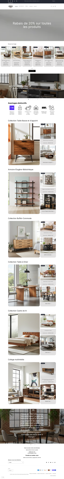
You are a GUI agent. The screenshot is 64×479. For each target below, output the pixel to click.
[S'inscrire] (23, 462)
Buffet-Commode (47, 254)
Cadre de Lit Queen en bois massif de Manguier (27, 61)
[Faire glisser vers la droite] (34, 68)
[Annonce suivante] (41, 1)
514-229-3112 (10, 2)
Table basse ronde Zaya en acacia (6, 61)
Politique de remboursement (41, 473)
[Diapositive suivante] (35, 99)
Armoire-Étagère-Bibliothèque (47, 211)
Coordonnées (54, 473)
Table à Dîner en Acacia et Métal (48, 281)
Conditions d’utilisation (48, 473)
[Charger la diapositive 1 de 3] (29, 99)
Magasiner (45, 93)
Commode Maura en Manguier (38, 61)
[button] (21, 6)
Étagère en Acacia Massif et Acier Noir (48, 189)
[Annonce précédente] (23, 1)
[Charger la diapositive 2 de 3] (31, 99)
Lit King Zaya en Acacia (48, 330)
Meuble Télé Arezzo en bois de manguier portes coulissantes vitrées (48, 379)
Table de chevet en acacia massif (49, 61)
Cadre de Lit (47, 352)
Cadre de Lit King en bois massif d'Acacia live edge (59, 61)
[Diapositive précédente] (26, 99)
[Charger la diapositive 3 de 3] (33, 99)
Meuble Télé (47, 401)
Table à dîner (47, 303)
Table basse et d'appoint (47, 162)
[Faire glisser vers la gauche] (30, 68)
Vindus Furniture (14, 474)
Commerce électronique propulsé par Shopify (23, 474)
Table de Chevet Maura (16, 60)
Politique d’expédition (53, 475)
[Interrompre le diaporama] (38, 99)
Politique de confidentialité (32, 473)
